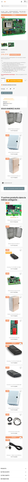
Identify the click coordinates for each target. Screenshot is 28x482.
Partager (7, 88)
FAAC (8, 102)
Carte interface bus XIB (14, 337)
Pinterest (14, 88)
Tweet (10, 88)
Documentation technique (8, 74)
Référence (6, 103)
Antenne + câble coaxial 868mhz (14, 455)
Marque (5, 101)
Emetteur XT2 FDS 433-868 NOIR (14, 361)
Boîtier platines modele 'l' (14, 152)
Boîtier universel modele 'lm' (14, 176)
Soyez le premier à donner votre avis (15, 188)
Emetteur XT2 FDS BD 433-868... (14, 267)
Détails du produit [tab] (8, 98)
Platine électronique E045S (14, 290)
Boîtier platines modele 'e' (14, 129)
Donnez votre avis (7, 93)
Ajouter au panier (14, 80)
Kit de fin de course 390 (14, 431)
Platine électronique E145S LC (14, 220)
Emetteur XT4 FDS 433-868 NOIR (14, 384)
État (4, 105)
